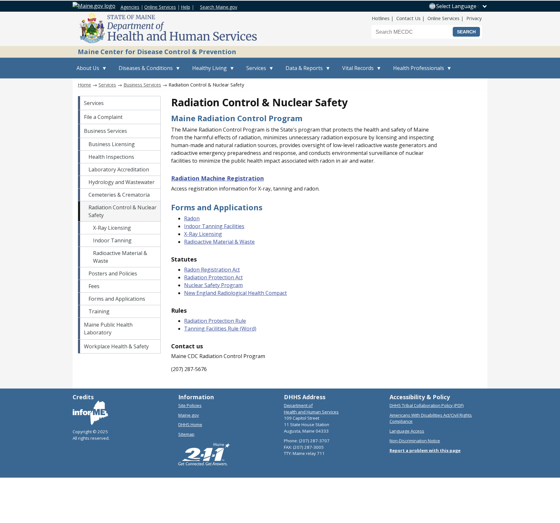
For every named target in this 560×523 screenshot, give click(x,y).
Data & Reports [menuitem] (302, 71)
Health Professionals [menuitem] (416, 71)
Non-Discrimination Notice (415, 441)
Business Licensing (111, 144)
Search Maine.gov (218, 7)
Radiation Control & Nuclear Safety (122, 211)
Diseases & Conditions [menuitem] (144, 71)
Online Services (160, 7)
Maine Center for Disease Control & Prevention (157, 51)
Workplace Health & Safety (116, 346)
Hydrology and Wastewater (121, 182)
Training (99, 311)
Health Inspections (111, 156)
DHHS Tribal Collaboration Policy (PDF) (427, 405)
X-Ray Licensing (112, 227)
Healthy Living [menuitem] (207, 71)
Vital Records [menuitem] (356, 71)
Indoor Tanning (112, 240)
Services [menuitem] (254, 71)
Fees (93, 286)
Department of (298, 405)
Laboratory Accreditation (118, 169)
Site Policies (190, 405)
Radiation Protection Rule (215, 320)
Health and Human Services (311, 412)
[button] (461, 6)
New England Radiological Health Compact (235, 292)
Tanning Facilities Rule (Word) (220, 328)
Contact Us (408, 18)
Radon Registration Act (212, 269)
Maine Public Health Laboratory (108, 328)
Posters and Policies (112, 273)
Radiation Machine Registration (217, 178)
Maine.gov (188, 415)
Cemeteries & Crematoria (119, 194)
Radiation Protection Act (213, 277)
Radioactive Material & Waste (120, 257)
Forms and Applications (116, 298)
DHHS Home (190, 424)
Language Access (407, 431)
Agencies (130, 7)
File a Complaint (103, 117)
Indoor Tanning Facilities (214, 226)
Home (84, 84)
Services (107, 84)
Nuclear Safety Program (213, 285)
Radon (192, 218)
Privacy (474, 18)
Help (185, 7)
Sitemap (186, 434)
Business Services (142, 84)
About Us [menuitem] (86, 71)
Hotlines (381, 18)
